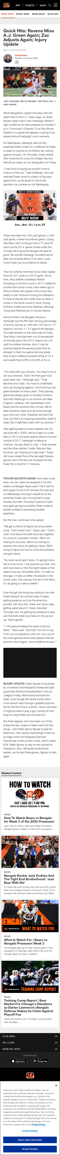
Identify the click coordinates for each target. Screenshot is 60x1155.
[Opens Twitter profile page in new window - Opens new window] (17, 62)
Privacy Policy (39, 1124)
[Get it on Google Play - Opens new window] (40, 1062)
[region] (30, 1118)
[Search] (49, 5)
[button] (30, 663)
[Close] (56, 1085)
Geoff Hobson (21, 55)
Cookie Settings (30, 1130)
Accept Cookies (30, 1149)
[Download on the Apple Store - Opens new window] (18, 1061)
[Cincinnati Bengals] (30, 1075)
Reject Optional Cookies (30, 1140)
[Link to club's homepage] (6, 3)
